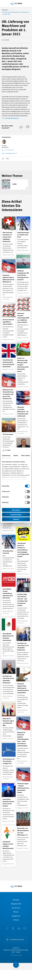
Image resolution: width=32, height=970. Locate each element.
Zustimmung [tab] (6, 455)
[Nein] (27, 127)
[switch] (27, 491)
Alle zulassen (16, 510)
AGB (13, 952)
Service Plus (16, 908)
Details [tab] (16, 455)
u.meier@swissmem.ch (11, 118)
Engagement (16, 916)
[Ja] (21, 127)
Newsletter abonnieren (17, 939)
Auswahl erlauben (16, 514)
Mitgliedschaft (16, 904)
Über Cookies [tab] (25, 455)
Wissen (16, 912)
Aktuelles (16, 900)
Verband (16, 920)
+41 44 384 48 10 (9, 150)
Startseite (5, 10)
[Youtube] (25, 928)
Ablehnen (16, 519)
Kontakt (18, 952)
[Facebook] (7, 928)
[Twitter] (13, 928)
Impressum (16, 948)
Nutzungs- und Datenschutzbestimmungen (16, 950)
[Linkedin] (19, 928)
